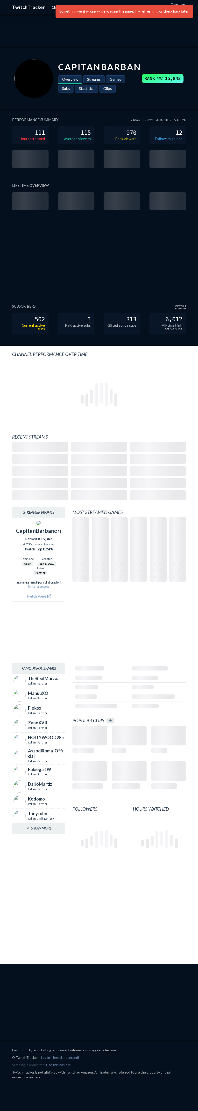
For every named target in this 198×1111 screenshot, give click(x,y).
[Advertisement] (99, 31)
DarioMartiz (40, 784)
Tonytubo (37, 813)
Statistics (86, 88)
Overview (70, 79)
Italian (27, 563)
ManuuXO (38, 693)
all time (180, 120)
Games (115, 79)
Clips (107, 88)
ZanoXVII (37, 722)
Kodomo (36, 798)
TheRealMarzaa (44, 678)
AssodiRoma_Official (45, 753)
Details (180, 306)
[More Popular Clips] (110, 720)
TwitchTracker (28, 7)
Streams (94, 79)
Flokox (34, 708)
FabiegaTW (39, 769)
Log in (45, 1057)
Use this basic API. (60, 1065)
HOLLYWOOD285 (46, 737)
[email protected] (39, 586)
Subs (66, 88)
